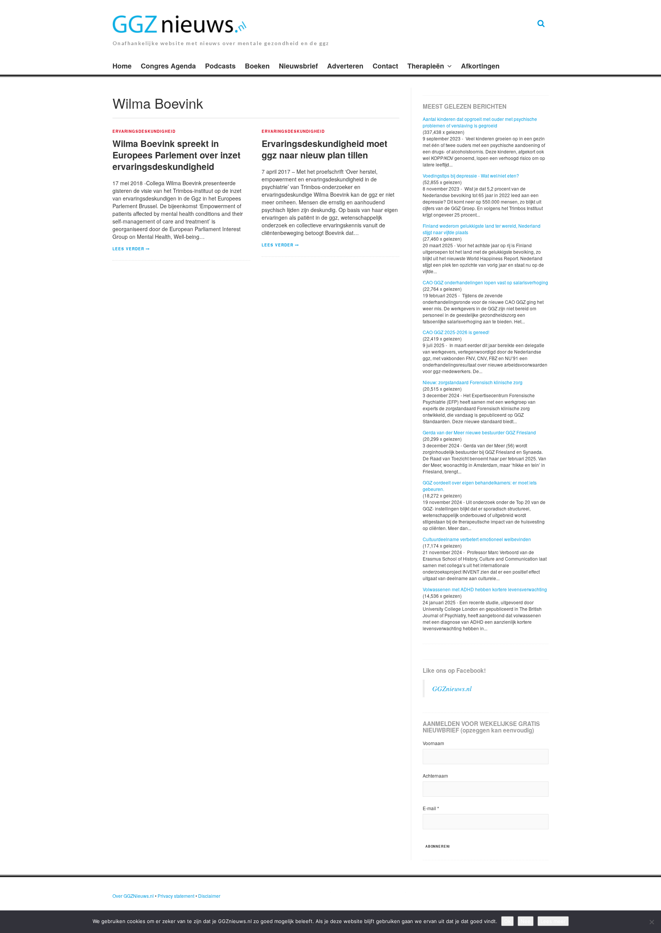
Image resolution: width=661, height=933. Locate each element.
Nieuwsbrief (298, 66)
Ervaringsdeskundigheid (144, 132)
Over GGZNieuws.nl (133, 895)
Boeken (257, 66)
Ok (507, 921)
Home (122, 66)
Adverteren (345, 66)
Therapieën (425, 66)
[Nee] (651, 922)
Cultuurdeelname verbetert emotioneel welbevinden (477, 539)
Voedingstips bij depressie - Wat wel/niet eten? (471, 175)
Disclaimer (209, 895)
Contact (385, 66)
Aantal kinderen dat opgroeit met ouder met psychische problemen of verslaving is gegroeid (480, 122)
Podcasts (220, 66)
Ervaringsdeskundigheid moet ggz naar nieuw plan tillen (324, 149)
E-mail (431, 808)
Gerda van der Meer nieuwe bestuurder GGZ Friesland (479, 432)
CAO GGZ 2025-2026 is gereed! (456, 332)
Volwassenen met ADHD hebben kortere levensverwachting (485, 589)
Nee (526, 921)
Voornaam (433, 743)
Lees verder (128, 248)
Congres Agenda (168, 66)
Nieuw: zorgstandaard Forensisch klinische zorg (473, 382)
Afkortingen (480, 66)
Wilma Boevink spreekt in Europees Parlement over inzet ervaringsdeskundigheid (176, 155)
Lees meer (553, 921)
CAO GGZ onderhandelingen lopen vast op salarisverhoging (485, 282)
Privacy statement (176, 895)
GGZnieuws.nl (452, 688)
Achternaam (435, 775)
